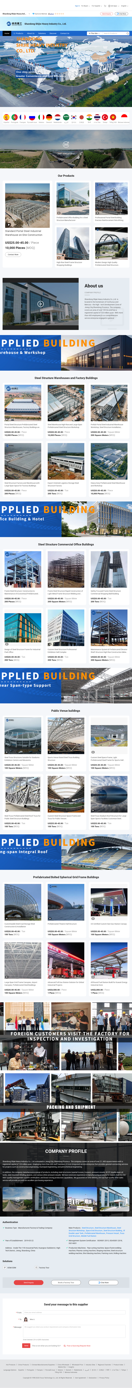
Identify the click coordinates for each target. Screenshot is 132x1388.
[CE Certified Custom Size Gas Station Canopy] (109, 902)
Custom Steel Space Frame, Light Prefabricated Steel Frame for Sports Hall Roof (107, 758)
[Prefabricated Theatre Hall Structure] (66, 902)
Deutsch (68, 1370)
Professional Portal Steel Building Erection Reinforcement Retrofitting (109, 218)
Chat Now (122, 14)
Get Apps (113, 6)
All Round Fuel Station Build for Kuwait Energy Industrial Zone (109, 983)
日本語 (101, 1370)
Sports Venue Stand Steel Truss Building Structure (63, 758)
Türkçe (123, 1370)
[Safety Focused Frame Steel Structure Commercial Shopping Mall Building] (109, 569)
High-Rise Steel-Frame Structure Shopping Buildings (69, 263)
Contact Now (13, 254)
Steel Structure (88, 1228)
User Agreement (80, 1378)
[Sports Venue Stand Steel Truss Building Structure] (66, 736)
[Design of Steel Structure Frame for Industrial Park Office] (23, 627)
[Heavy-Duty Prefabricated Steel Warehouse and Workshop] (109, 461)
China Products (23, 1365)
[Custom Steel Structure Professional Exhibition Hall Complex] (66, 627)
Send (26, 1345)
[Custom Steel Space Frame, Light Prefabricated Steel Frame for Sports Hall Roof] (109, 736)
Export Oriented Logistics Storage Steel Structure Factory (63, 484)
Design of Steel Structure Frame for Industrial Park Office (22, 650)
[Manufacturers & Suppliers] (19, 5)
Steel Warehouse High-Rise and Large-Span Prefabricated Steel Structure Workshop (65, 425)
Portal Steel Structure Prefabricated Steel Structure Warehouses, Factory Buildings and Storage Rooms (22, 426)
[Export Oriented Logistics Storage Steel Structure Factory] (66, 461)
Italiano (60, 1370)
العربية (87, 1370)
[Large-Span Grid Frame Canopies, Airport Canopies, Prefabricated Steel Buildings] (23, 960)
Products (19, 33)
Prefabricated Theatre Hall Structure (62, 924)
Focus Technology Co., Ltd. (49, 1378)
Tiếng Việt (58, 1372)
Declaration (93, 1378)
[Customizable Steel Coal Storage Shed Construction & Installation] (23, 902)
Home (7, 33)
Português (30, 1370)
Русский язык (50, 1370)
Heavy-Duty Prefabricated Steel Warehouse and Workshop (108, 484)
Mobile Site (62, 1367)
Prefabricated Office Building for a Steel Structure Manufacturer (72, 218)
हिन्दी (107, 1370)
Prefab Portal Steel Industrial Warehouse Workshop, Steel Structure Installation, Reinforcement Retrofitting (107, 426)
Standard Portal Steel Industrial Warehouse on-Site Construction (23, 233)
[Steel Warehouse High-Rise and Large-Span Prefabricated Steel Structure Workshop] (66, 403)
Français (40, 1370)
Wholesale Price (77, 1365)
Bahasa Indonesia (71, 1372)
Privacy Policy (104, 1378)
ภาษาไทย (115, 1370)
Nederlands (78, 1370)
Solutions (42, 33)
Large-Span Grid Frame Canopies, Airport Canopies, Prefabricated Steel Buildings (21, 983)
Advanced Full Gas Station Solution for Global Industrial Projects (66, 983)
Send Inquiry (106, 14)
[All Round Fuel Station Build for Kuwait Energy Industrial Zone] (109, 960)
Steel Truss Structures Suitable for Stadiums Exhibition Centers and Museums (22, 758)
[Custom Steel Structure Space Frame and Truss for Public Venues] (66, 794)
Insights (71, 1367)
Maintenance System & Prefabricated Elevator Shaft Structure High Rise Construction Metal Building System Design (109, 650)
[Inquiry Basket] (105, 6)
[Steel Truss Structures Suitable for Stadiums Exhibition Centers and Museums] (23, 736)
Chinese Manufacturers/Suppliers (43, 1365)
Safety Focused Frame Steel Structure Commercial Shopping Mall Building (106, 592)
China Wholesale (63, 1365)
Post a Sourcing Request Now (77, 1345)
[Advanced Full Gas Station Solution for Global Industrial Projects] (66, 960)
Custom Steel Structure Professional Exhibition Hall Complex (62, 650)
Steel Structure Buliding (113, 1230)
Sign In (77, 6)
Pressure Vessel (112, 1233)
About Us (30, 33)
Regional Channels (104, 1365)
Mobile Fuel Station (88, 1236)
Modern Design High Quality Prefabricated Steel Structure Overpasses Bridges (106, 263)
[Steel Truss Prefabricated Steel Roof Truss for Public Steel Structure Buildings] (23, 794)
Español (21, 1370)
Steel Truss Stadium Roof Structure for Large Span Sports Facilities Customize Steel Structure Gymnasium (108, 817)
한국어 (94, 1370)
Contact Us (64, 33)
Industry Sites (90, 1365)
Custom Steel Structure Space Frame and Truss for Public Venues (64, 817)
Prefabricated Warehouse (95, 1233)
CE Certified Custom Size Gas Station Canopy (109, 924)
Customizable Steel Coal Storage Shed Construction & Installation (20, 925)
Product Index (118, 1365)
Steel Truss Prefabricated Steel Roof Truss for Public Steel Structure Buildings (22, 817)
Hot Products (10, 1365)
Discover (53, 33)
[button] (63, 68)
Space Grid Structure (94, 1230)
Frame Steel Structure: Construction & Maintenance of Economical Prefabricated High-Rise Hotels (21, 592)
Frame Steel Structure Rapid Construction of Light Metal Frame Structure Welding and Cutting (65, 592)
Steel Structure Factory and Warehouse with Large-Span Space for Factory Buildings (22, 484)
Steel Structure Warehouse (105, 1228)
